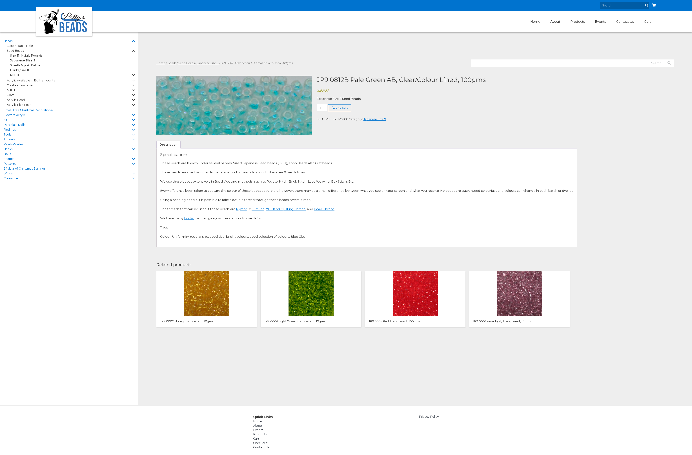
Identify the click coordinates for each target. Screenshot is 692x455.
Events (600, 22)
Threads (9, 139)
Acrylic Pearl (16, 100)
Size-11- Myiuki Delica (25, 65)
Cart (647, 22)
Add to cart (340, 107)
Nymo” (241, 209)
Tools (7, 134)
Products (577, 22)
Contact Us (625, 22)
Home (535, 22)
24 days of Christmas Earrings (24, 168)
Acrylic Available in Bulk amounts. (31, 80)
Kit (5, 120)
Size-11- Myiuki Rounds (26, 55)
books (189, 218)
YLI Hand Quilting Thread (286, 209)
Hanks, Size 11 (19, 70)
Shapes (9, 159)
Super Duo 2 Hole (20, 46)
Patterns (10, 163)
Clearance (11, 178)
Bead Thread (324, 209)
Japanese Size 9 (22, 60)
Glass (10, 95)
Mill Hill (15, 75)
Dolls (7, 154)
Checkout (260, 443)
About (555, 22)
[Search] (646, 5)
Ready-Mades (13, 144)
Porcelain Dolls (14, 124)
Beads (8, 41)
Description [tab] (168, 144)
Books (8, 149)
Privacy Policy (429, 416)
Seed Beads (15, 50)
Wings (8, 173)
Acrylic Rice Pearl (19, 104)
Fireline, (258, 209)
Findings (10, 129)
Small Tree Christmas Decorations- (28, 110)
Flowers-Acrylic (15, 115)
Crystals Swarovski (20, 85)
